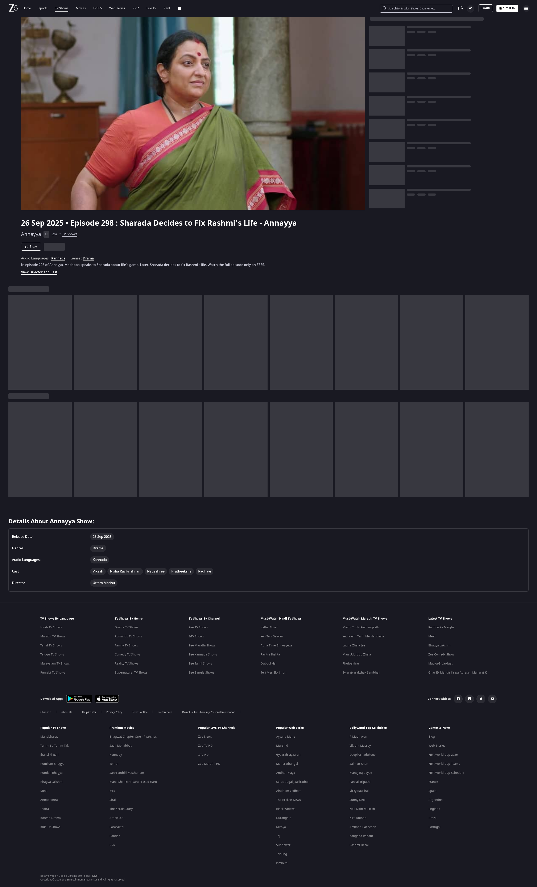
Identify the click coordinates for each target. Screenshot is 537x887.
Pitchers (282, 863)
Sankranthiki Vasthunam (127, 773)
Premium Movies (122, 728)
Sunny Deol (357, 800)
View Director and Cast (39, 272)
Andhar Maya (285, 773)
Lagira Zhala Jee (354, 645)
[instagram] (469, 699)
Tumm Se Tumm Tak (54, 746)
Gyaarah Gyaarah (288, 755)
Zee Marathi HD (209, 764)
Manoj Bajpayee (361, 773)
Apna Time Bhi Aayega (276, 645)
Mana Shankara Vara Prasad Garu (133, 782)
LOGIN (486, 8)
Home (27, 8)
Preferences (165, 712)
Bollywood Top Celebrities (368, 728)
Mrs (112, 791)
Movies (81, 8)
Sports (42, 8)
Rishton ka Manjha (441, 627)
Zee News (205, 736)
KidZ (136, 8)
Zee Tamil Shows (200, 663)
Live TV (151, 8)
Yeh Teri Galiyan (272, 636)
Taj (278, 836)
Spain (433, 791)
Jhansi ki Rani (49, 755)
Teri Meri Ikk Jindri (273, 672)
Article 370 (117, 818)
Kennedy (116, 755)
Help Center (89, 712)
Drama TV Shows (126, 627)
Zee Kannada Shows (203, 654)
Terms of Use (140, 712)
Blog (432, 736)
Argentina (436, 800)
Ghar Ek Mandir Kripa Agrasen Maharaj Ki (458, 672)
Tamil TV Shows (51, 645)
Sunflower (283, 845)
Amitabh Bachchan (363, 827)
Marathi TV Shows (53, 636)
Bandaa (115, 836)
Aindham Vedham (288, 791)
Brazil (433, 818)
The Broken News (288, 800)
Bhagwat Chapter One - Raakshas (133, 736)
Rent (167, 8)
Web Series (117, 8)
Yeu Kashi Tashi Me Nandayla (363, 636)
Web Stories (437, 746)
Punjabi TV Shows (52, 672)
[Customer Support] (460, 8)
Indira (44, 809)
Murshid (282, 746)
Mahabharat (49, 736)
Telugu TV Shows (52, 654)
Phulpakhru (351, 663)
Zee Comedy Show (441, 654)
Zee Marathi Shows (202, 645)
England (434, 809)
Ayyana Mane (285, 736)
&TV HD (203, 755)
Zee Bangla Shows (201, 672)
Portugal (435, 827)
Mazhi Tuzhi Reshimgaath (361, 627)
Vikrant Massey (360, 746)
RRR (112, 845)
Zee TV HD (205, 746)
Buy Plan (509, 8)
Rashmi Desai (359, 845)
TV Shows (61, 8)
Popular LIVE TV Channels (216, 728)
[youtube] (492, 699)
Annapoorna (49, 800)
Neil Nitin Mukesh (362, 809)
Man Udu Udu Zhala (357, 654)
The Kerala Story (121, 809)
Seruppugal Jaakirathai (292, 782)
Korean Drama (50, 818)
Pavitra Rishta (270, 654)
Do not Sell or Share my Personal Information (208, 712)
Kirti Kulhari (358, 818)
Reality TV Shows (126, 663)
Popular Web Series (290, 728)
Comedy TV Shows (127, 654)
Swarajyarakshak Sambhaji (361, 672)
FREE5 (97, 8)
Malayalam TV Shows (55, 663)
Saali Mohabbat (121, 746)
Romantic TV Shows (128, 636)
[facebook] (458, 699)
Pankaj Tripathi (360, 782)
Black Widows (285, 809)
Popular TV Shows (53, 728)
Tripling (281, 854)
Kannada (58, 258)
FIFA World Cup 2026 (443, 755)
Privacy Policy (114, 712)
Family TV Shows (126, 645)
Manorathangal (287, 764)
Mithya (281, 827)
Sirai (113, 800)
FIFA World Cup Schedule (446, 773)
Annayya (31, 234)
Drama (88, 258)
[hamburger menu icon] (526, 8)
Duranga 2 (283, 818)
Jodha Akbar (269, 627)
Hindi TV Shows (51, 627)
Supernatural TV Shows (131, 672)
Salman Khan (359, 764)
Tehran (114, 764)
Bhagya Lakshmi (439, 645)
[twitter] (480, 699)
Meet (431, 636)
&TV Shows (196, 636)
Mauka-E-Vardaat (440, 663)
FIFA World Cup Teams (444, 764)
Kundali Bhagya (51, 773)
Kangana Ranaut (361, 836)
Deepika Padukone (363, 755)
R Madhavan (358, 736)
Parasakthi (117, 827)
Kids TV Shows (50, 827)
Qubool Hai (268, 663)
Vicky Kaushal (359, 791)
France (433, 782)
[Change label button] (470, 9)
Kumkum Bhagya (52, 764)
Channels (45, 712)
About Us (66, 712)
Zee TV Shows (198, 627)
